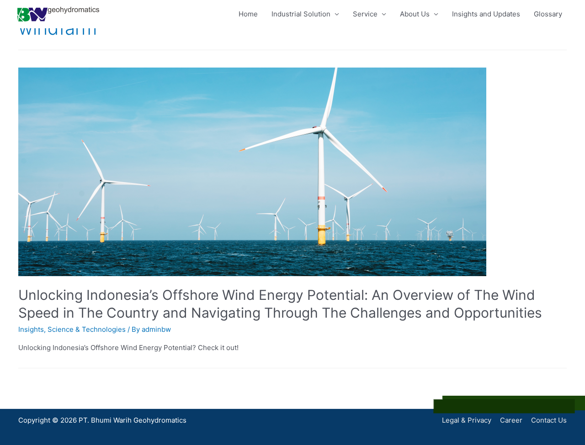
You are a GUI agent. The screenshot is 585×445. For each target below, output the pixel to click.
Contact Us (549, 420)
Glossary (548, 14)
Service (365, 14)
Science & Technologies (87, 329)
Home (248, 14)
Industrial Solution (300, 14)
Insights (31, 329)
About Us (415, 14)
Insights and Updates (486, 14)
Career (511, 420)
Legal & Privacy (466, 420)
